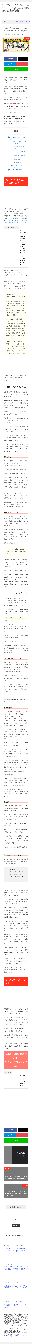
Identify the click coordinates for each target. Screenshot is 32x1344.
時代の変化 (15, 143)
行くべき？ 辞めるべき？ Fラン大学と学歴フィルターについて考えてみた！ (10, 1286)
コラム (11, 21)
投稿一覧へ (15, 1225)
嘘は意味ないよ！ (17, 162)
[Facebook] (10, 58)
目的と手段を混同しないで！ (18, 156)
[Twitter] (23, 58)
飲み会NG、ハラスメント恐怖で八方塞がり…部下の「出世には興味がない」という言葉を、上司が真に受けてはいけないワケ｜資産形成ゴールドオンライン (23, 247)
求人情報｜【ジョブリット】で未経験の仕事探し (22, 1080)
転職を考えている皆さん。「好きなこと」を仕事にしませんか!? (22, 1250)
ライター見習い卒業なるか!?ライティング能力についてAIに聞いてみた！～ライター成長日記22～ (22, 1287)
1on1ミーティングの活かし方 (17, 152)
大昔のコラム (23, 516)
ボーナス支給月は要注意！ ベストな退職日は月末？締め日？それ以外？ (10, 1306)
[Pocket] (22, 64)
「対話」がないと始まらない (18, 141)
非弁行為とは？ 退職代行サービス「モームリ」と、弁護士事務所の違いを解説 (10, 1268)
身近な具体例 (16, 159)
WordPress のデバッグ (7, 8)
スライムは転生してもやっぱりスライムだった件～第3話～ (10, 1249)
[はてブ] (10, 64)
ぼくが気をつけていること (18, 147)
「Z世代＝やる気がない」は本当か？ (16, 138)
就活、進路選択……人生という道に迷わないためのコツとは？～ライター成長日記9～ (22, 1268)
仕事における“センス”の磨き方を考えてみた (22, 1305)
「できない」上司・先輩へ (18, 166)
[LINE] (16, 69)
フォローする (20, 1156)
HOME (5, 21)
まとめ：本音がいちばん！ (15, 169)
